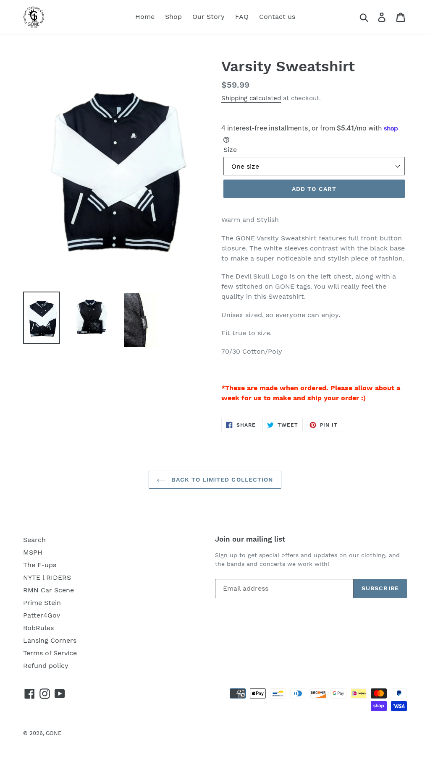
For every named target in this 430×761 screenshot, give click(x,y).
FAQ (242, 17)
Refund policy (45, 666)
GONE (53, 733)
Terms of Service (50, 653)
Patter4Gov (41, 615)
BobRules (38, 628)
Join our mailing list (250, 539)
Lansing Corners (49, 640)
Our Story (208, 17)
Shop (173, 17)
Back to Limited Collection (221, 479)
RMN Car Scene (48, 590)
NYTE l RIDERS (47, 577)
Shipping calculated (251, 98)
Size (230, 150)
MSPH (32, 552)
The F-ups (39, 565)
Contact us (277, 17)
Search (34, 540)
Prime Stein (42, 603)
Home (145, 17)
